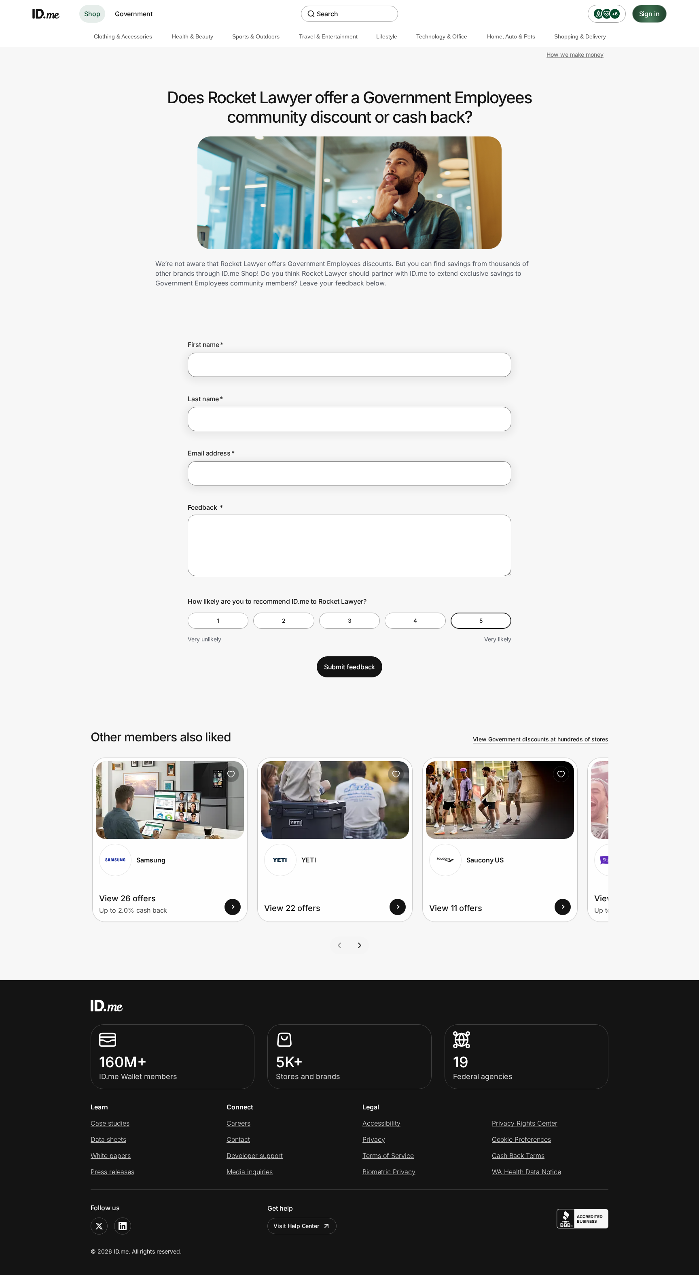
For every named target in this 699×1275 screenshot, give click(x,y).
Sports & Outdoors (256, 36)
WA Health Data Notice (526, 1172)
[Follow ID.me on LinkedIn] (122, 1226)
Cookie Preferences (521, 1139)
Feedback (205, 507)
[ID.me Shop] (51, 14)
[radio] (218, 621)
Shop (92, 14)
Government (134, 14)
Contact (238, 1139)
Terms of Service (388, 1156)
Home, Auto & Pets (511, 36)
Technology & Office (441, 36)
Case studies (110, 1123)
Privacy (373, 1139)
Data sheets (108, 1139)
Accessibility (381, 1123)
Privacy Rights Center (524, 1123)
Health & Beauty (192, 36)
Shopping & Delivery (580, 36)
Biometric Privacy (388, 1172)
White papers (111, 1156)
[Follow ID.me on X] (99, 1226)
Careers (238, 1123)
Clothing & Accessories (123, 36)
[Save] (231, 774)
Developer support (255, 1156)
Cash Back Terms (518, 1156)
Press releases (112, 1172)
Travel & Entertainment (328, 36)
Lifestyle (386, 36)
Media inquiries (250, 1172)
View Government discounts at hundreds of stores (540, 739)
